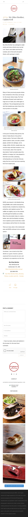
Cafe (5, 22)
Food (15, 22)
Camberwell (10, 22)
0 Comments (12, 24)
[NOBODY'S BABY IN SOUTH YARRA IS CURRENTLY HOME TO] (14, 438)
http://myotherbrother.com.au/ (14, 269)
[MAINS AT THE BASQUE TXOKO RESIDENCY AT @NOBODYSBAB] (14, 408)
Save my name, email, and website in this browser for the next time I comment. (13, 343)
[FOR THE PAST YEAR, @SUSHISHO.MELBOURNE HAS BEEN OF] (14, 468)
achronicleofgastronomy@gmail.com (14, 382)
